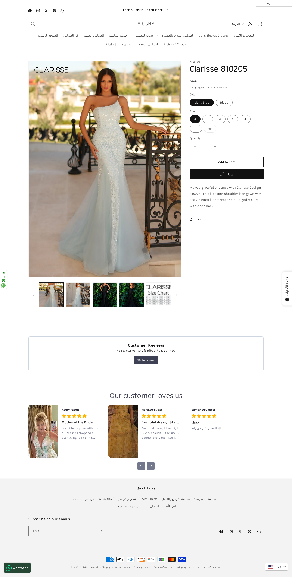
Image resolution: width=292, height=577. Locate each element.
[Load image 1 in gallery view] (51, 294)
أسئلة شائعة (106, 499)
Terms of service (163, 566)
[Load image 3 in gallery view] (105, 294)
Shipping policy (185, 566)
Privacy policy (142, 566)
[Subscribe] (100, 531)
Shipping (195, 87)
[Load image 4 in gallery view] (131, 294)
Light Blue (201, 102)
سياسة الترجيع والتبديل (176, 499)
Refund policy (122, 566)
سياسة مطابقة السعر (129, 506)
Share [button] (199, 219)
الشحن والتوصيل (128, 499)
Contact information (209, 566)
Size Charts (150, 499)
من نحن (89, 499)
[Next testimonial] (151, 466)
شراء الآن (226, 174)
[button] (33, 24)
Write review (145, 360)
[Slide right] (176, 294)
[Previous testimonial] (141, 466)
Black (224, 102)
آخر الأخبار (169, 506)
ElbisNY (83, 567)
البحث (76, 499)
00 (212, 130)
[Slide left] (33, 294)
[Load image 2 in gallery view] (78, 294)
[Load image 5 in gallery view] (158, 294)
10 (196, 129)
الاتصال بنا (153, 506)
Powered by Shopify (99, 567)
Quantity (195, 138)
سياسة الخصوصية (205, 499)
